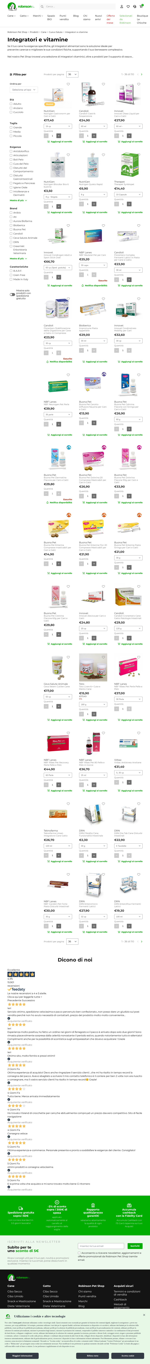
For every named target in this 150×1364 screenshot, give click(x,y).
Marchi (37, 15)
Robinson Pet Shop (91, 1286)
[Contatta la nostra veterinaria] (134, 6)
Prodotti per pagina (54, 74)
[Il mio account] (121, 6)
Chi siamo (85, 1291)
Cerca (42, 6)
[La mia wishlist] (128, 6)
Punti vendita (87, 1296)
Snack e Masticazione (21, 1301)
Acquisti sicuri (123, 1286)
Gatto (23, 15)
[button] (144, 1315)
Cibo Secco (14, 1291)
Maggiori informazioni (22, 1356)
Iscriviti (135, 1246)
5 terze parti (16, 1323)
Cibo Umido (15, 1296)
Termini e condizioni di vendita (127, 1293)
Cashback (120, 1299)
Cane (10, 15)
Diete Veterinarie (18, 1306)
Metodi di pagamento (121, 1306)
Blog (76, 15)
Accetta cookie (127, 1356)
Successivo (28, 1000)
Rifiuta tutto (92, 1356)
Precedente (14, 1000)
